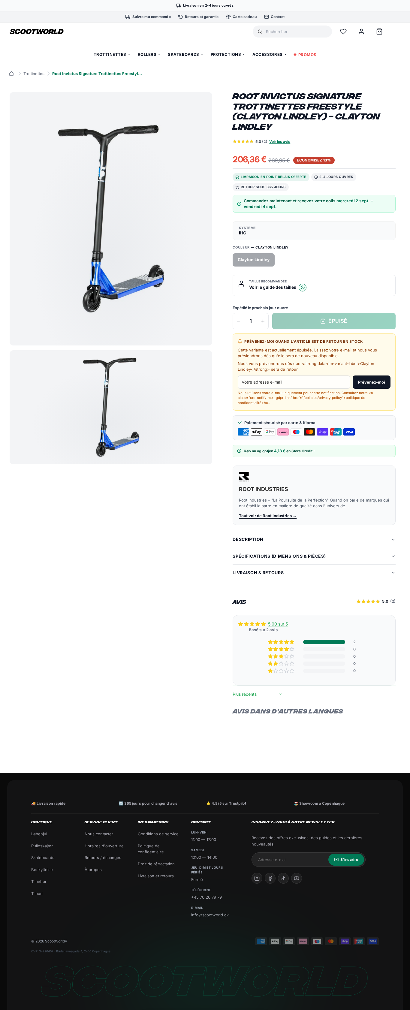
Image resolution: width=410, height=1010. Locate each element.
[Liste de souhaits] (343, 31)
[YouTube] (296, 878)
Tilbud (37, 893)
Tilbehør (39, 881)
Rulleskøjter (42, 845)
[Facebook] (270, 878)
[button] (281, 642)
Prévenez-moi (371, 382)
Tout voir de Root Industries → (268, 515)
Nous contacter (99, 833)
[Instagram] (257, 878)
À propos (93, 869)
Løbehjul (39, 833)
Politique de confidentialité (151, 849)
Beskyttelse (42, 869)
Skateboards (42, 857)
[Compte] (361, 31)
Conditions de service (158, 833)
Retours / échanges (103, 857)
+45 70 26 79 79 (206, 897)
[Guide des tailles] (302, 287)
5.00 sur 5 (278, 623)
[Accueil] (11, 73)
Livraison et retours (156, 875)
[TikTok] (283, 878)
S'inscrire (349, 859)
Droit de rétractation (156, 863)
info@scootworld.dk (210, 914)
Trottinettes (33, 73)
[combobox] (296, 32)
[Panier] (379, 31)
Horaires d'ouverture (104, 845)
